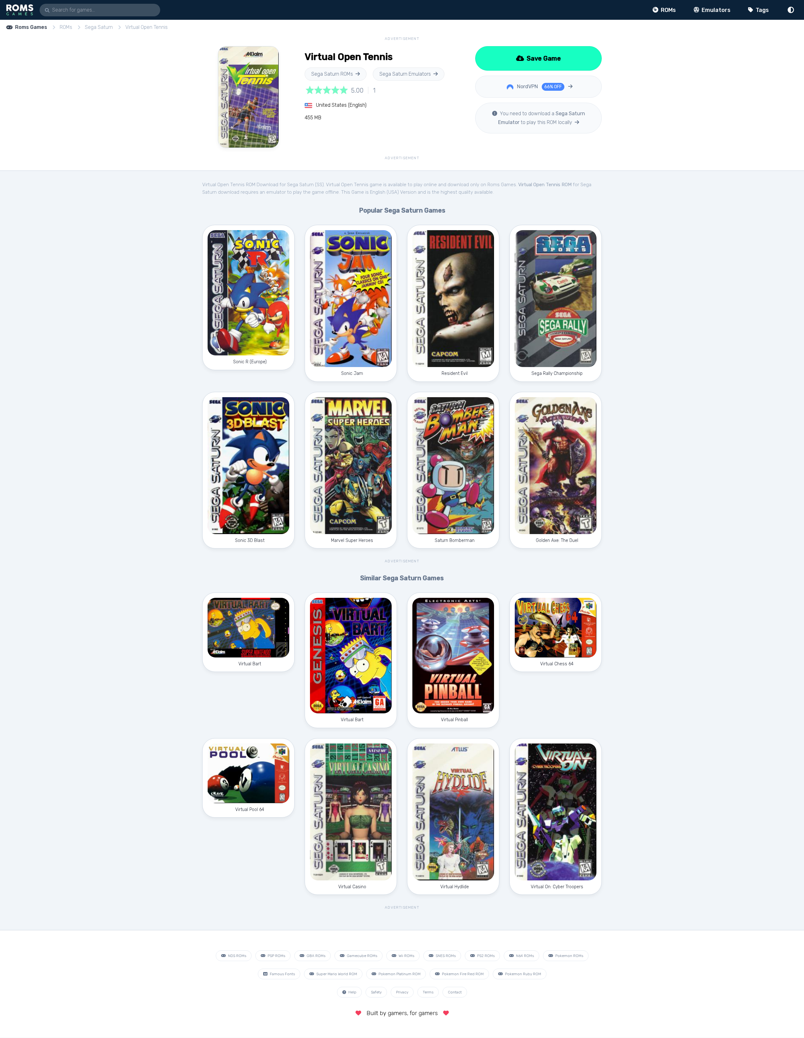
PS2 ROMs (485, 956)
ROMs (668, 10)
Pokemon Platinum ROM (399, 974)
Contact (455, 992)
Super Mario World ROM (336, 974)
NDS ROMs (236, 956)
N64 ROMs (524, 956)
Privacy (402, 992)
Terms (428, 992)
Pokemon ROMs (568, 956)
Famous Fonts (282, 974)
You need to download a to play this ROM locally (541, 118)
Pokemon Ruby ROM (522, 974)
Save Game (543, 58)
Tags (761, 10)
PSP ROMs (276, 956)
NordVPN (539, 86)
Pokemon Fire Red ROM (462, 974)
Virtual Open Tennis (146, 27)
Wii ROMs (406, 956)
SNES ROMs (445, 956)
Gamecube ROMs (361, 956)
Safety (376, 992)
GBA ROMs (315, 956)
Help (351, 992)
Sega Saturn (99, 27)
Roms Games (31, 27)
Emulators (715, 10)
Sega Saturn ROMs (332, 74)
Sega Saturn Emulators (405, 74)
